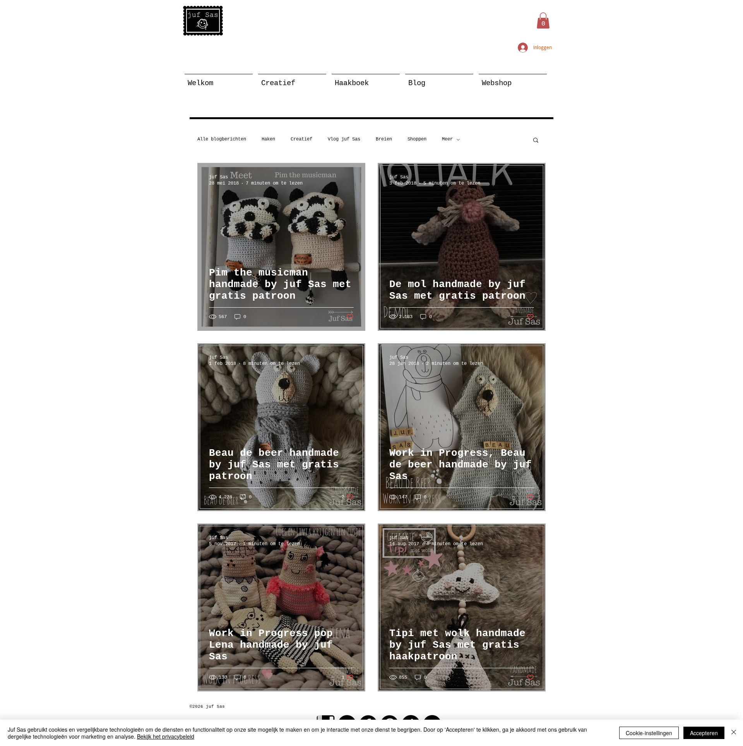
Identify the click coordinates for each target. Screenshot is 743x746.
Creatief (301, 139)
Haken (268, 139)
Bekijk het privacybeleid (165, 736)
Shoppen (416, 139)
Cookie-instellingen (649, 733)
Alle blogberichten (221, 139)
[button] (543, 20)
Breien (384, 139)
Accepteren (704, 733)
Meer (447, 139)
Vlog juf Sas (344, 139)
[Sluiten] (733, 733)
